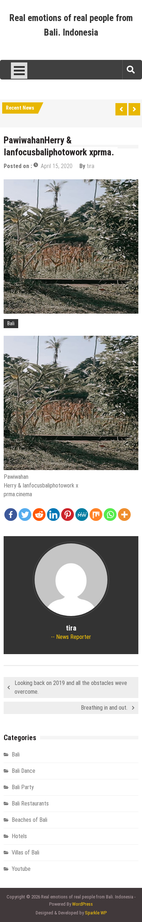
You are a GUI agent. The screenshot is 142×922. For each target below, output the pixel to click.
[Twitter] (25, 514)
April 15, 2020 (56, 166)
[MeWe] (81, 514)
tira (90, 166)
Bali (11, 323)
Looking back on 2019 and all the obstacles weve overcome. (71, 687)
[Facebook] (10, 514)
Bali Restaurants (30, 803)
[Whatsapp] (110, 514)
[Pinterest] (67, 514)
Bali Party (23, 787)
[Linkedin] (53, 514)
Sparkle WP (96, 912)
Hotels (19, 836)
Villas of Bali (25, 852)
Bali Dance (23, 770)
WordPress (82, 904)
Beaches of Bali (29, 819)
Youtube (21, 868)
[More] (124, 514)
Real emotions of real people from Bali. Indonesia (71, 25)
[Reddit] (39, 514)
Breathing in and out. (104, 707)
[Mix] (96, 514)
